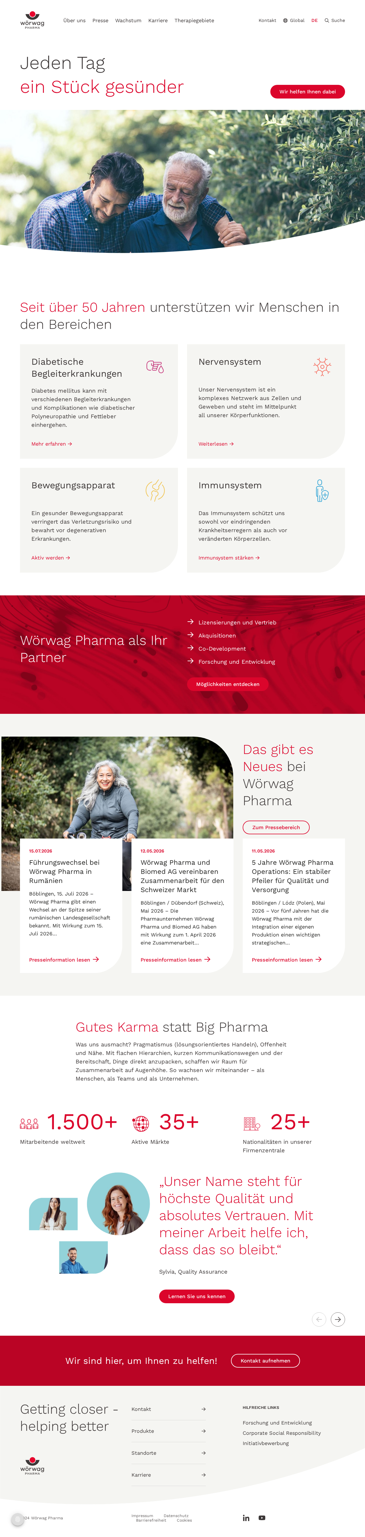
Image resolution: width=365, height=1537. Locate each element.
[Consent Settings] (17, 1519)
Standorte (143, 1453)
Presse (100, 20)
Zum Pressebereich (276, 827)
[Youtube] (259, 1518)
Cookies (184, 1520)
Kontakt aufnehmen (265, 1361)
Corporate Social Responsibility (282, 1433)
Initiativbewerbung (266, 1443)
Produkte (142, 1431)
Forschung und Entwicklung (277, 1423)
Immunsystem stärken (226, 558)
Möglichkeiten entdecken (227, 684)
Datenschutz (176, 1516)
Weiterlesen (213, 444)
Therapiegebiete (194, 20)
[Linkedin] (248, 1518)
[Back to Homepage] (32, 20)
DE (314, 20)
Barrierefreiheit (151, 1520)
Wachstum (128, 20)
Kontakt (267, 20)
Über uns (74, 20)
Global (297, 20)
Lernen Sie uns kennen (197, 1296)
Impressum (142, 1516)
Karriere (158, 20)
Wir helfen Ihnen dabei (307, 92)
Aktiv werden (48, 558)
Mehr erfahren (49, 444)
